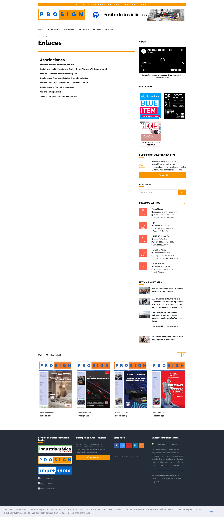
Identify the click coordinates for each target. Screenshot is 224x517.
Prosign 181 (45, 416)
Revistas (97, 29)
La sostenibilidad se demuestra (165, 326)
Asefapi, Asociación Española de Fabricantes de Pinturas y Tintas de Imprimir (73, 69)
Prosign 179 (121, 416)
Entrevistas (69, 29)
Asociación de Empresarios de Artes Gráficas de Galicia (64, 83)
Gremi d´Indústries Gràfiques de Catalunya (58, 96)
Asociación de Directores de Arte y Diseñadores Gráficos (64, 78)
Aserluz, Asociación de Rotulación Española (59, 74)
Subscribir (164, 175)
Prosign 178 (158, 416)
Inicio (40, 29)
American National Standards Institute (57, 65)
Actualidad (53, 29)
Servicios (134, 456)
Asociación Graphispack (50, 92)
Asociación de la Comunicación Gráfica (57, 87)
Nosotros (109, 29)
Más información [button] (82, 513)
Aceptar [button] (211, 511)
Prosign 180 (83, 416)
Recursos (83, 29)
